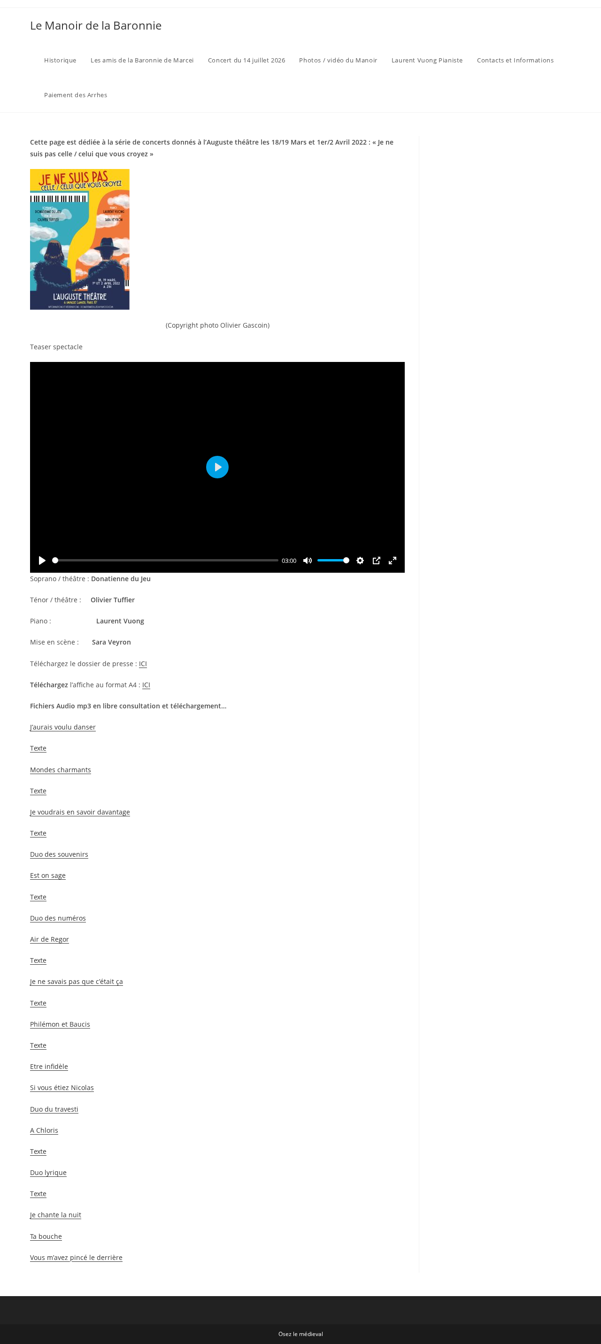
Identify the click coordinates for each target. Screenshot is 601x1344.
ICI (143, 663)
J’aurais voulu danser (63, 726)
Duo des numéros (58, 918)
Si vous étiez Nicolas (62, 1087)
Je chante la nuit (55, 1214)
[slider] (165, 560)
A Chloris (44, 1130)
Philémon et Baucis (60, 1024)
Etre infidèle (49, 1066)
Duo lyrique (48, 1172)
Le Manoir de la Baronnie (96, 25)
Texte (38, 748)
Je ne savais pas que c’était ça (76, 981)
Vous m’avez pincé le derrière (76, 1257)
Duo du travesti (54, 1109)
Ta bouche (46, 1236)
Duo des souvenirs (59, 854)
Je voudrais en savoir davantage (80, 811)
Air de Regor (49, 939)
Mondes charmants (60, 769)
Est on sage (48, 875)
